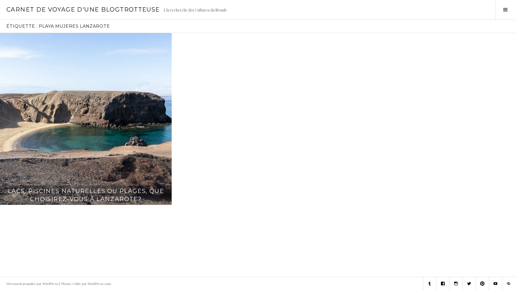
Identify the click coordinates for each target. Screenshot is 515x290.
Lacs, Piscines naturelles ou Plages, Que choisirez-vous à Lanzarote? (86, 195)
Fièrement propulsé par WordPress (32, 283)
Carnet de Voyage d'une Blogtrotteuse (83, 9)
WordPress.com (99, 283)
